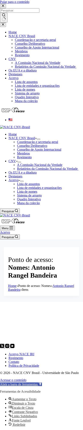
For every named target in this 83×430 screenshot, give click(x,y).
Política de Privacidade (24, 365)
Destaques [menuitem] (15, 74)
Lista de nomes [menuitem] (25, 89)
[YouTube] (12, 347)
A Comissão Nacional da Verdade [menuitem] (37, 63)
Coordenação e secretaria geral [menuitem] (35, 40)
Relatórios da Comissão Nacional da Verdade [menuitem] (45, 66)
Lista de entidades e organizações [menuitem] (37, 85)
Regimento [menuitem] (22, 55)
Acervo (5, 232)
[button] (21, 384)
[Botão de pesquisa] (3, 17)
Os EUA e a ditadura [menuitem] (23, 70)
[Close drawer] (3, 24)
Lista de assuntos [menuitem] (26, 82)
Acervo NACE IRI (21, 354)
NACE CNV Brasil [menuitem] (22, 36)
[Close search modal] (3, 6)
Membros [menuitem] (21, 51)
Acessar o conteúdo (13, 380)
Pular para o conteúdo (14, 2)
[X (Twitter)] (2, 347)
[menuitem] (10, 120)
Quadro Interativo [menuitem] (27, 97)
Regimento (16, 358)
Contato (14, 362)
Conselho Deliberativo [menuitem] (30, 43)
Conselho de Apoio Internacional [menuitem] (37, 47)
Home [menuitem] (13, 32)
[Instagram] (7, 347)
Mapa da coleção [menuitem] (26, 101)
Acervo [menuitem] (14, 78)
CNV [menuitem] (12, 59)
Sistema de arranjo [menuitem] (27, 93)
